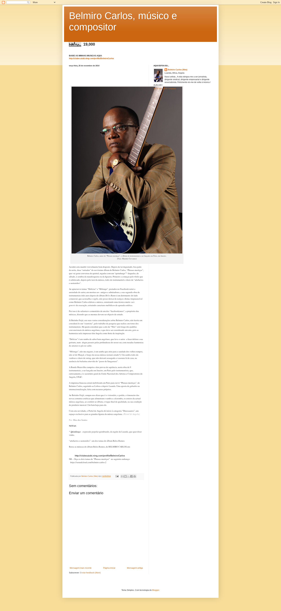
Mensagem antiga (135, 568)
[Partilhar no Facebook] (131, 476)
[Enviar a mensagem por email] (122, 476)
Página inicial (109, 568)
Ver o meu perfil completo (165, 88)
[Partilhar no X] (128, 476)
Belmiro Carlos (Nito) (177, 70)
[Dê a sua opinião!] (125, 476)
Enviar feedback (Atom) (90, 573)
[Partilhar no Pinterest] (134, 476)
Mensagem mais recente (81, 568)
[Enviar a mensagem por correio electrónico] (117, 476)
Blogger (155, 590)
